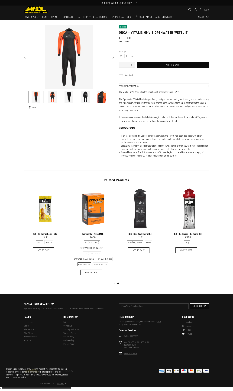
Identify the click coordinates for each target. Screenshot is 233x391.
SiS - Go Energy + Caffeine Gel (188, 234)
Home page (28, 322)
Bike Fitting (28, 333)
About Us (27, 340)
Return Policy (68, 337)
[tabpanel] (140, 223)
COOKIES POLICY (47, 383)
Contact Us (67, 326)
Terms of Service (70, 333)
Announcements (30, 337)
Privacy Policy (68, 344)
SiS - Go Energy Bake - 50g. (45, 234)
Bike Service (29, 329)
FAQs (65, 322)
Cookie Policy (68, 340)
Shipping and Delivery (71, 329)
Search (26, 326)
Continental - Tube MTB (93, 234)
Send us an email (130, 353)
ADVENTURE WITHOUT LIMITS (36, 9)
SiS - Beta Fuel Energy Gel (140, 234)
